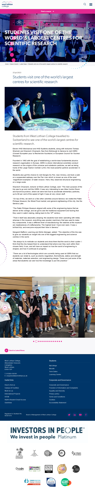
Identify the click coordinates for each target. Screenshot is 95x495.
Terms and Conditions (57, 397)
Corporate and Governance (59, 385)
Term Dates (53, 371)
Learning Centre (55, 374)
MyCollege (53, 366)
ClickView (8, 403)
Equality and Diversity (57, 391)
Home (6, 64)
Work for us (9, 391)
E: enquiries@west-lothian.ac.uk (16, 376)
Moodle (52, 369)
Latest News (23, 64)
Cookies (52, 400)
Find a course (46, 11)
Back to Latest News (17, 350)
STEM (7, 397)
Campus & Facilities (12, 388)
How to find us (10, 385)
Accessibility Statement (57, 403)
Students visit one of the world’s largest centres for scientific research (48, 64)
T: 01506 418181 (11, 374)
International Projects (12, 394)
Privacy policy (54, 394)
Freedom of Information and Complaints (63, 388)
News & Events (14, 64)
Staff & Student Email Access (15, 400)
